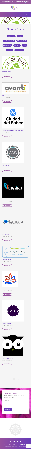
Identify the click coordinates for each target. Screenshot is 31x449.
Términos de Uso (23, 444)
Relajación (9, 50)
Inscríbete (8, 409)
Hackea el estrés (7, 45)
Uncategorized (19, 50)
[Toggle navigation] (26, 14)
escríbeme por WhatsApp (19, 3)
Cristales (20, 36)
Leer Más (7, 76)
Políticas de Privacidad (10, 444)
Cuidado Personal (21, 40)
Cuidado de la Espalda (9, 40)
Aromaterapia (11, 36)
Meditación (17, 45)
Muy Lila (24, 45)
